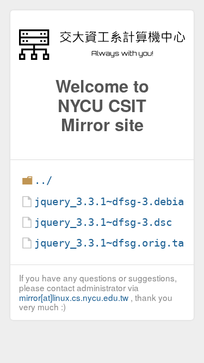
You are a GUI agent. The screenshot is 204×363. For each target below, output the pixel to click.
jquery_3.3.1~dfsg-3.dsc (103, 222)
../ (43, 180)
